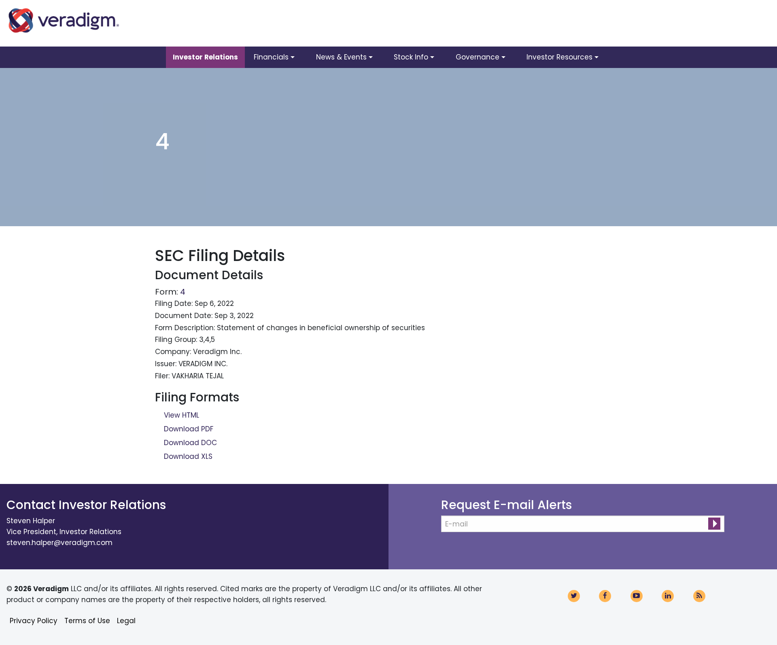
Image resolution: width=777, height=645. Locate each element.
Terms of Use (87, 621)
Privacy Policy (33, 621)
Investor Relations (205, 57)
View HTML (181, 415)
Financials (271, 57)
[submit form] (714, 524)
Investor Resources (559, 57)
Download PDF (188, 429)
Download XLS (188, 456)
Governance (477, 57)
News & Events (341, 57)
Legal (126, 621)
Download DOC (190, 443)
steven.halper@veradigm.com (59, 542)
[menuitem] (205, 57)
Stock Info (411, 57)
